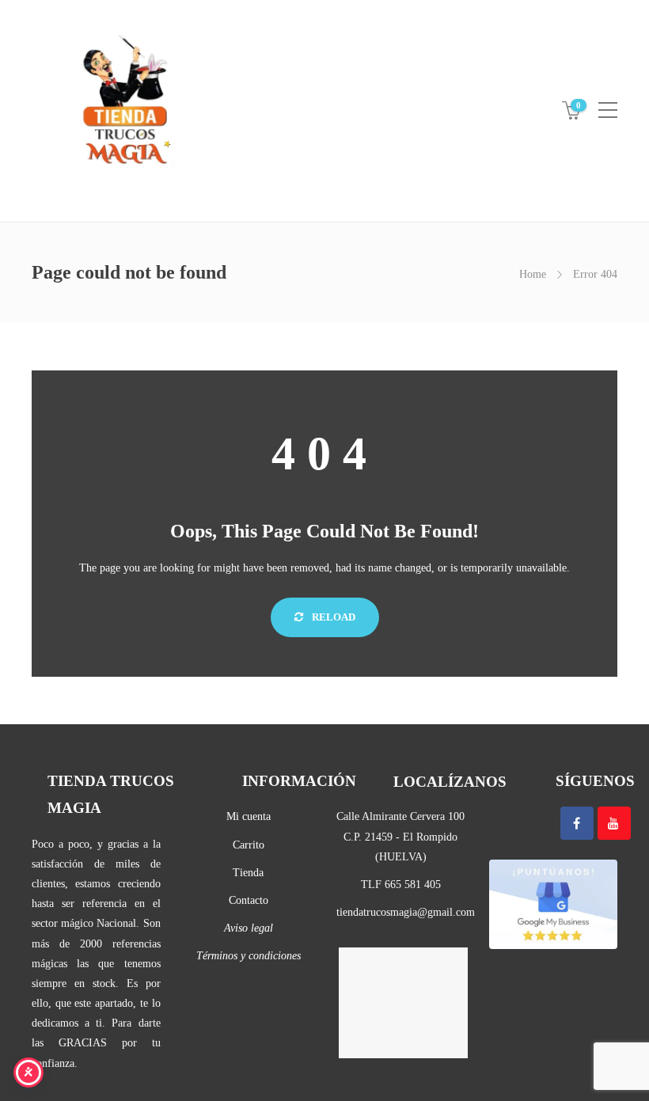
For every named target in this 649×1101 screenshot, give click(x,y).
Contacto (248, 900)
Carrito (248, 845)
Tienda (248, 873)
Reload (332, 617)
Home (532, 274)
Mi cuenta (248, 816)
